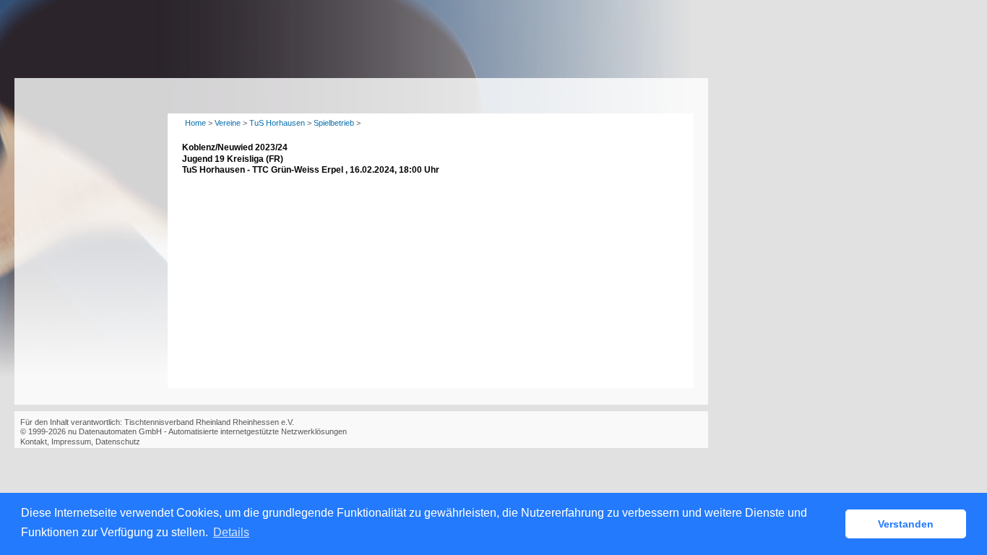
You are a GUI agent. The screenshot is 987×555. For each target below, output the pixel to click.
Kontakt (33, 441)
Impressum (71, 441)
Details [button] (231, 532)
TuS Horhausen (277, 123)
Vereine (228, 123)
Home (195, 123)
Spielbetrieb (334, 123)
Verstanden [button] (906, 524)
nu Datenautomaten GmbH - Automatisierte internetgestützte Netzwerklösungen (207, 431)
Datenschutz (117, 441)
